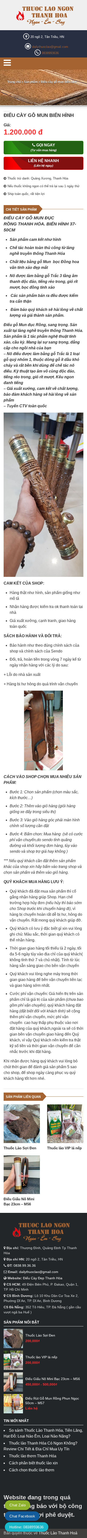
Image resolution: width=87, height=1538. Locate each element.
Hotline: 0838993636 (26, 1527)
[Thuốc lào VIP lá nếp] (65, 1123)
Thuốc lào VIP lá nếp (64, 1148)
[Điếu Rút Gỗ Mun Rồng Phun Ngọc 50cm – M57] (13, 1403)
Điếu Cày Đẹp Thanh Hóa (42, 1278)
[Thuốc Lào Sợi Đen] (22, 1123)
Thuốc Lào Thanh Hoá (58, 1533)
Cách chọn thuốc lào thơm (31, 1470)
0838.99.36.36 (25, 1265)
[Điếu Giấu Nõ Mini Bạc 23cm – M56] (22, 1174)
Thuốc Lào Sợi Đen (20, 1148)
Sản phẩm (31, 82)
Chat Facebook (22, 1516)
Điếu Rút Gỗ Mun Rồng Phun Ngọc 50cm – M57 (52, 1400)
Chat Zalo (17, 1505)
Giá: (7, 125)
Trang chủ (14, 82)
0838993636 (50, 53)
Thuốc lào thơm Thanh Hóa (32, 1456)
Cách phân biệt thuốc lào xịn (33, 1463)
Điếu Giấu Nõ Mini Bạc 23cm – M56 (19, 1201)
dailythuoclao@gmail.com (50, 47)
